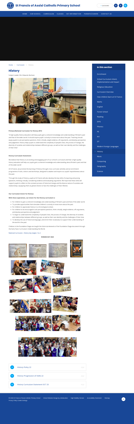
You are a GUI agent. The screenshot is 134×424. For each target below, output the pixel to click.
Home (11, 65)
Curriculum (20, 65)
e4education (64, 398)
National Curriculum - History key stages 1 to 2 (25, 233)
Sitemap (107, 398)
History (30, 65)
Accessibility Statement (94, 398)
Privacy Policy (13, 400)
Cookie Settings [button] (22, 400)
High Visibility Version (77, 398)
